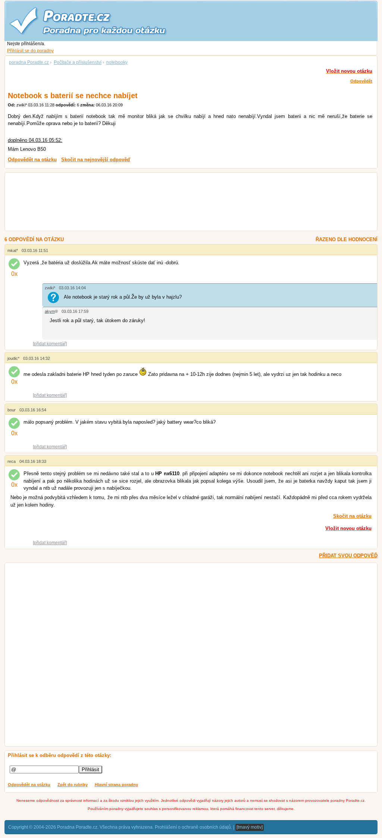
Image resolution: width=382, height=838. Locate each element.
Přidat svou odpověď (348, 555)
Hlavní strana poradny (116, 784)
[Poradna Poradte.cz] (101, 20)
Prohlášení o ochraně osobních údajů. (193, 827)
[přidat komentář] (50, 344)
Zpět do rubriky (72, 784)
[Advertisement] (182, 203)
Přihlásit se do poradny (30, 50)
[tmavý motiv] (250, 827)
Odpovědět (361, 81)
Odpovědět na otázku (29, 784)
